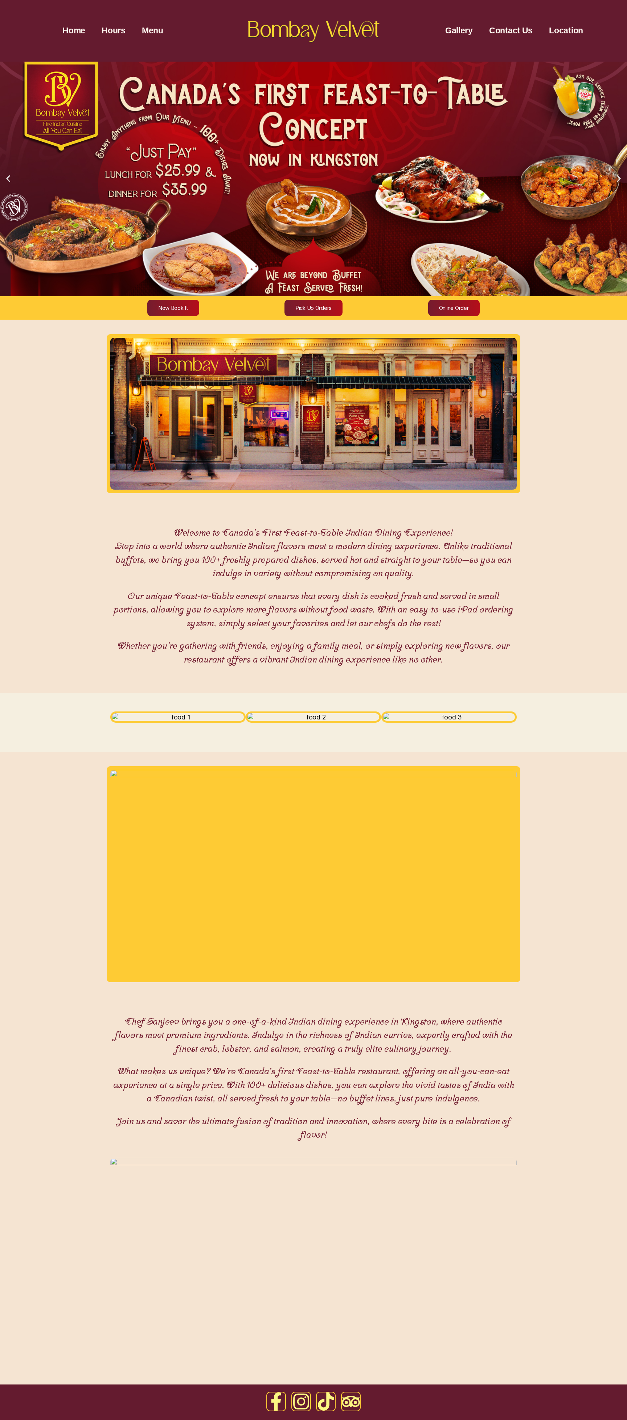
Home (73, 30)
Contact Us (511, 30)
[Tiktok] (326, 1401)
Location (566, 30)
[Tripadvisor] (351, 1401)
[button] (8, 178)
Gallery (459, 30)
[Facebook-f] (276, 1401)
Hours (114, 30)
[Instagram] (301, 1401)
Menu (152, 30)
